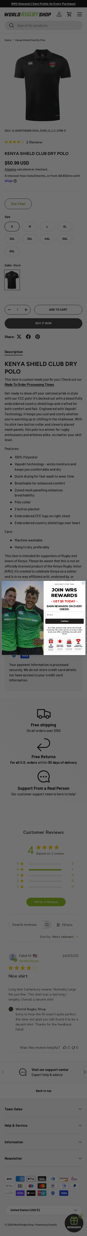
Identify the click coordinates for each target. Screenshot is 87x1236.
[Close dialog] (83, 583)
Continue (64, 621)
